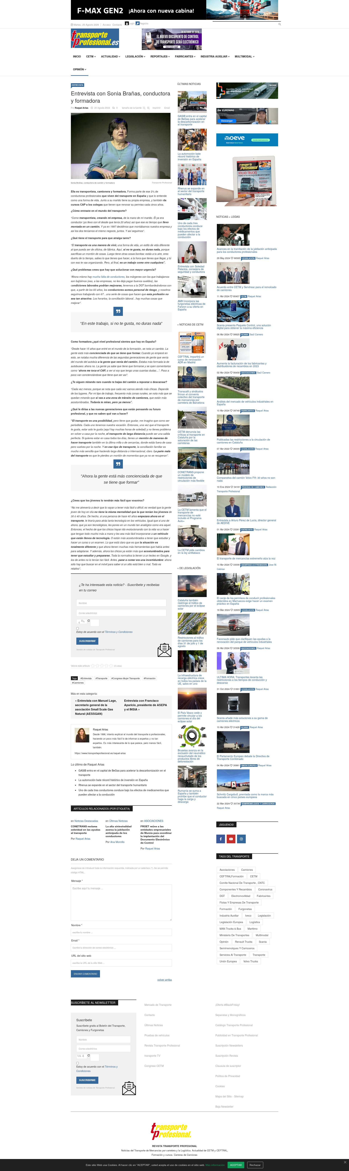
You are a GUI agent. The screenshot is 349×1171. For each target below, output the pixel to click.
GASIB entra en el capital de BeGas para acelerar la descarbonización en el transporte (192, 120)
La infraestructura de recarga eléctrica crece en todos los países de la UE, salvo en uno (192, 679)
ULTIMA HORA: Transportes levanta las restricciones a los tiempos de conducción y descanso (242, 679)
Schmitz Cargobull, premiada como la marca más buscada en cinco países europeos (245, 795)
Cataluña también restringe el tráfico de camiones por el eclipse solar (191, 604)
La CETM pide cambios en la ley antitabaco (191, 551)
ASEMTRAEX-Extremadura (254, 565)
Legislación (134, 56)
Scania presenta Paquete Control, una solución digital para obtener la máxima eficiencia (244, 326)
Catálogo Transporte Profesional (234, 1025)
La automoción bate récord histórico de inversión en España (113, 780)
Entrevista (77, 85)
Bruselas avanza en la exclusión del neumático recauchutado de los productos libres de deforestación (191, 755)
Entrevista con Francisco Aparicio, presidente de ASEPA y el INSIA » (145, 704)
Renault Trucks (243, 941)
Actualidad (109, 56)
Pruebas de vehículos (157, 1035)
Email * (75, 940)
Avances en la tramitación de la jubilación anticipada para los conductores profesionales (247, 250)
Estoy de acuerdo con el (104, 632)
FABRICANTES (247, 410)
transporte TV (152, 1055)
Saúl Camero (256, 334)
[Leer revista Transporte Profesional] (247, 180)
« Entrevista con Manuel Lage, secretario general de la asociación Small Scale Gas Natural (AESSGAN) (96, 707)
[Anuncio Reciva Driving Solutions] (247, 91)
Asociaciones (227, 869)
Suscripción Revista (226, 1055)
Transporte (102, 678)
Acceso (107, 24)
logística (255, 922)
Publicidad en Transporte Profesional (236, 1035)
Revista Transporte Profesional (162, 1045)
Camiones (78, 682)
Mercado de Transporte (158, 1005)
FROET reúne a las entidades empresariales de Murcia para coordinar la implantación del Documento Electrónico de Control (156, 834)
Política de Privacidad (227, 1076)
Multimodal (243, 56)
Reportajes (159, 56)
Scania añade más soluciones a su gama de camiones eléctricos (242, 719)
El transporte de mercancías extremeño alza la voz (246, 558)
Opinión (78, 69)
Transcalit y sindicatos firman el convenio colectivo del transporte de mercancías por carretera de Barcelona (191, 396)
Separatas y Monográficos (230, 1015)
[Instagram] (241, 839)
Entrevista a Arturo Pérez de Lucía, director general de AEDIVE (246, 521)
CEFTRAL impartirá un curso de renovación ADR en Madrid (191, 359)
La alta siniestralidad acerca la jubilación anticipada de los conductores (119, 831)
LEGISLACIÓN (248, 258)
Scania (263, 941)
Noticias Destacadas (86, 821)
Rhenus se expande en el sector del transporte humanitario (113, 785)
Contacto (117, 24)
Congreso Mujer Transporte (126, 678)
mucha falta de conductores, (109, 276)
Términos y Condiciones (119, 632)
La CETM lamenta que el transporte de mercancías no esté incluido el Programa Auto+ (192, 515)
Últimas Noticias (118, 821)
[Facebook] (220, 839)
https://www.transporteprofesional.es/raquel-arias (100, 753)
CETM (89, 56)
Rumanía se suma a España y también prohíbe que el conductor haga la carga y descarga (192, 796)
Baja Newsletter (224, 1106)
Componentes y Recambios (236, 889)
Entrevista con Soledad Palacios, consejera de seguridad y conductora (191, 269)
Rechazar (255, 1165)
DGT (222, 896)
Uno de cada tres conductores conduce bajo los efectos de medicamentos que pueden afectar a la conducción (190, 230)
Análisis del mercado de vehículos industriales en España (245, 403)
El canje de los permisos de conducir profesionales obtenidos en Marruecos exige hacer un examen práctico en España (246, 600)
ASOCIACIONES (153, 821)
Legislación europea (231, 922)
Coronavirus (265, 889)
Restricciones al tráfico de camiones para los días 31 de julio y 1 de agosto (191, 642)
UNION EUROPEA (249, 765)
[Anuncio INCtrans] (210, 39)
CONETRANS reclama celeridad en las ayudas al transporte (85, 829)
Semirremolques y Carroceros (258, 803)
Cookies (220, 1086)
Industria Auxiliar (214, 56)
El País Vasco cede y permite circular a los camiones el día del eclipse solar (190, 717)
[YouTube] (231, 839)
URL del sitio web (81, 955)
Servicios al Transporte (233, 955)
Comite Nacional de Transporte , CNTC (242, 883)
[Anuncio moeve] (247, 139)
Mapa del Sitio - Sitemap (229, 1096)
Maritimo (253, 928)
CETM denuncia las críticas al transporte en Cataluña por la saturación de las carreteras (191, 437)
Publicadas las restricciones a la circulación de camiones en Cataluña (243, 441)
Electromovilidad (240, 896)
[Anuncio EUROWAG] (247, 116)
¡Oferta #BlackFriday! (227, 1005)
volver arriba (164, 979)
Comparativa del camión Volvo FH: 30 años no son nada (246, 479)
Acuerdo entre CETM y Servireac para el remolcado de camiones (246, 288)
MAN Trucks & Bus (230, 928)
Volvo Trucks (250, 961)
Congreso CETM (154, 1066)
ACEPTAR (236, 1165)
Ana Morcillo (117, 842)
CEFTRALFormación (232, 876)
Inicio (77, 56)
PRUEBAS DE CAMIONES (253, 487)
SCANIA (244, 334)
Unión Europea (228, 961)
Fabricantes (184, 56)
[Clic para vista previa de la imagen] (121, 146)
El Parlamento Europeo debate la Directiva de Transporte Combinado (243, 757)
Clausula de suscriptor (228, 1066)
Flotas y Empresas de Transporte (239, 902)
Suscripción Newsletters (229, 1045)
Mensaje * (77, 881)
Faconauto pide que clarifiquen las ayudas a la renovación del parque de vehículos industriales (244, 640)
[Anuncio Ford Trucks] (174, 10)
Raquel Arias (81, 107)
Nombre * (76, 925)
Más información (215, 1165)
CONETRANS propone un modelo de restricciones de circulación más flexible (191, 476)
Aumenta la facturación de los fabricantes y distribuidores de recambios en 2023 (241, 364)
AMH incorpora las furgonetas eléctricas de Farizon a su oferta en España (191, 305)
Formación (150, 678)
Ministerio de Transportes (234, 935)
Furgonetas (245, 909)
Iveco (248, 915)
